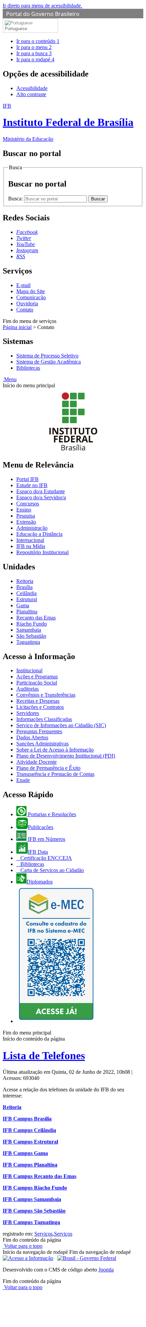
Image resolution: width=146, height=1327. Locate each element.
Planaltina (26, 611)
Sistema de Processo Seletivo (47, 355)
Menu (10, 379)
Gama (22, 605)
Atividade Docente (36, 762)
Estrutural (26, 599)
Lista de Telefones (44, 1055)
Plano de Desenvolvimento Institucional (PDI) (65, 756)
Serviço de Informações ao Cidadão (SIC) (61, 725)
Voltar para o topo (22, 1246)
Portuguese (16, 28)
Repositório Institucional (42, 552)
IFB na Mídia (30, 546)
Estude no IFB (32, 485)
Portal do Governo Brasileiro (42, 14)
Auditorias (27, 689)
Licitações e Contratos (40, 707)
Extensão (26, 522)
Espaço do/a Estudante (40, 491)
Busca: (16, 198)
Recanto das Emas (36, 618)
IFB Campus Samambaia (32, 1199)
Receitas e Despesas (37, 701)
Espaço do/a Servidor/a (41, 497)
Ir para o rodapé (35, 59)
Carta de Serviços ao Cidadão (51, 870)
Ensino (23, 510)
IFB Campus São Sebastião (34, 1211)
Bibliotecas (28, 368)
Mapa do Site (30, 291)
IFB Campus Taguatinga (31, 1222)
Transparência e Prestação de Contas (55, 774)
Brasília (24, 587)
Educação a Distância (39, 534)
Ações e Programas (37, 676)
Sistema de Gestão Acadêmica (48, 362)
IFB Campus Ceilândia (29, 1130)
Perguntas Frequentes (39, 731)
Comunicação (31, 297)
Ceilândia (26, 593)
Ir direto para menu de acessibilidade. (42, 5)
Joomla (106, 1269)
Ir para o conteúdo (37, 41)
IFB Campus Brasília (27, 1119)
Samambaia (28, 630)
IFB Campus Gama (25, 1153)
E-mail (23, 285)
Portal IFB (27, 479)
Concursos (27, 503)
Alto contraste (31, 94)
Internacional (30, 540)
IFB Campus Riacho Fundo (35, 1188)
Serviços (43, 1234)
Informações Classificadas (44, 719)
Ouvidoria (27, 303)
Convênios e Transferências (45, 695)
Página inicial (17, 327)
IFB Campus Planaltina (30, 1165)
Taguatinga (28, 642)
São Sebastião (31, 636)
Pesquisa (25, 516)
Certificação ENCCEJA (45, 858)
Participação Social (36, 683)
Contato (24, 309)
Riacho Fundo (31, 624)
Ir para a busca (34, 53)
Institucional (29, 670)
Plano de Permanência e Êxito (48, 768)
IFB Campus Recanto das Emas (39, 1176)
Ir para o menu (34, 47)
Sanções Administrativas (42, 743)
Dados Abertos (32, 737)
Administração (32, 528)
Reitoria (24, 581)
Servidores (27, 713)
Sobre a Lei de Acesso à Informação (55, 750)
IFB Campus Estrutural (30, 1142)
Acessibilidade (32, 88)
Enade (23, 780)
